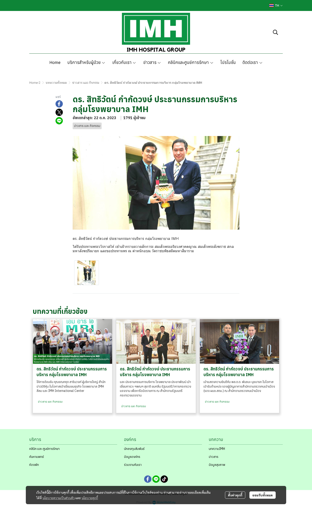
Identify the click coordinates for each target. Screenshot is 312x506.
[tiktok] (164, 479)
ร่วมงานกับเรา (133, 465)
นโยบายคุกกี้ (90, 498)
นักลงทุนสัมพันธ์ (134, 449)
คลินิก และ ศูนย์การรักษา (44, 449)
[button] (276, 5)
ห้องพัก (34, 465)
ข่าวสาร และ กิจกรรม (85, 82)
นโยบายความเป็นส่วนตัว (58, 498)
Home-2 (34, 82)
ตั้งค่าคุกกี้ (235, 495)
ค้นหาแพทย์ (36, 457)
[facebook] (147, 479)
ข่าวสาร (213, 457)
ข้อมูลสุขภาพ (217, 465)
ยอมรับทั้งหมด (262, 495)
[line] (156, 479)
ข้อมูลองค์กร (132, 457)
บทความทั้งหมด (56, 82)
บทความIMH (217, 449)
